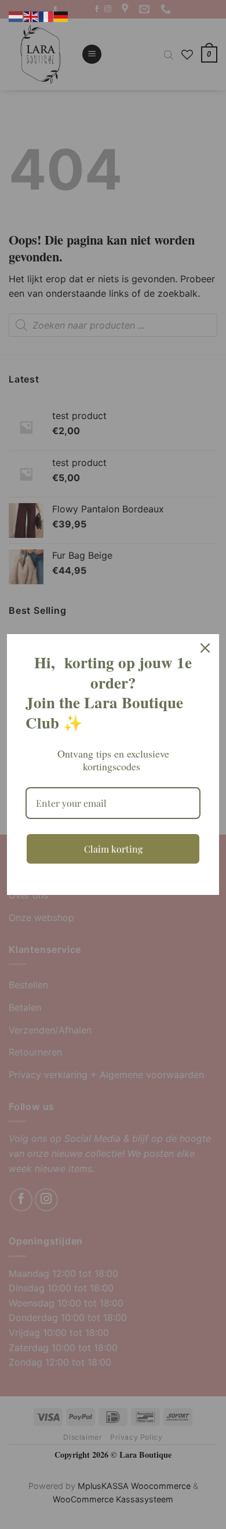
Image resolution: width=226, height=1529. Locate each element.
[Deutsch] (61, 15)
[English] (31, 15)
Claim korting (113, 849)
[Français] (46, 15)
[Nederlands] (16, 15)
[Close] (205, 648)
